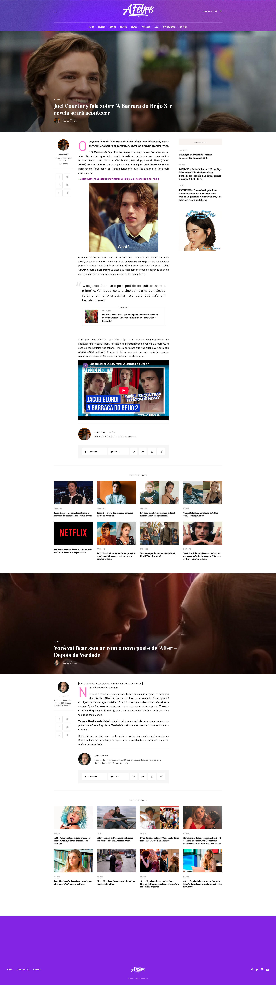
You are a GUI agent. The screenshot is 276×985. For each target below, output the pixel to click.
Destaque (106, 311)
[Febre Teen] (138, 10)
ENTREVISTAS (23, 969)
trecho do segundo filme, (143, 698)
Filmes (57, 99)
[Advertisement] (138, 943)
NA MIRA (37, 969)
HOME (9, 969)
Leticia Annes (71, 119)
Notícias (187, 549)
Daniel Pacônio (71, 662)
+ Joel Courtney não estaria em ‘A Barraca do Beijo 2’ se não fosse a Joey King (118, 178)
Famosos (58, 509)
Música (57, 834)
